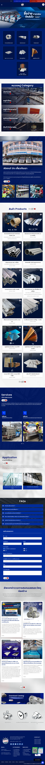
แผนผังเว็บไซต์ (21, 762)
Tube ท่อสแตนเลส (16, 751)
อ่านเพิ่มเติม (6, 181)
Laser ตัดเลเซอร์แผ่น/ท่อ (27, 749)
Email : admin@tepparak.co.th (6, 753)
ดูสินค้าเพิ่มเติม (31, 208)
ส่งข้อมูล (5, 578)
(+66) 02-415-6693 (37, 743)
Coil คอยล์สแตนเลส (16, 749)
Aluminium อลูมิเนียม (17, 754)
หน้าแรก (2, 762)
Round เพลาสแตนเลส (17, 753)
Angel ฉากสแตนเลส (16, 752)
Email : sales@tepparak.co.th (6, 750)
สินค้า (10, 762)
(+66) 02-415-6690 (37, 740)
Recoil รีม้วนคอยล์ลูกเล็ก (27, 754)
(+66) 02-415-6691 (37, 741)
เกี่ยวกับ (6, 762)
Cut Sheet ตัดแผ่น (26, 750)
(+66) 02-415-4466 (37, 739)
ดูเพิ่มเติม (3, 400)
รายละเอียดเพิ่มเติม (6, 93)
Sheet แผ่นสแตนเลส (16, 750)
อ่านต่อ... (3, 635)
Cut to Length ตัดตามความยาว (26, 752)
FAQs (17, 762)
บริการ (13, 762)
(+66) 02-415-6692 (37, 742)
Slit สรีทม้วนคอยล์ (26, 753)
